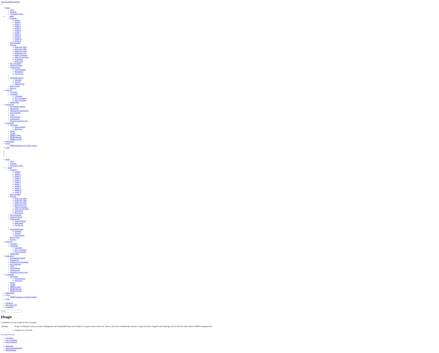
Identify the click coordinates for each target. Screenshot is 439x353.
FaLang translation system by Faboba (8, 334)
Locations (13, 92)
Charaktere (14, 94)
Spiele (11, 16)
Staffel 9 (18, 37)
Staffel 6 (18, 31)
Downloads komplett (17, 107)
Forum (12, 131)
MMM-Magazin (16, 137)
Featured (13, 12)
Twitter (12, 133)
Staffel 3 (18, 24)
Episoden (13, 18)
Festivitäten (19, 59)
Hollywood (19, 61)
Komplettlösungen (16, 78)
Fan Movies (19, 74)
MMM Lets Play (16, 139)
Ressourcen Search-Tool (19, 121)
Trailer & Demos (16, 65)
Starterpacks (14, 109)
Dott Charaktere (20, 100)
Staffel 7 (18, 33)
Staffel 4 (18, 26)
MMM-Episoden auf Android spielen (23, 146)
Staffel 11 (18, 41)
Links (7, 148)
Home (7, 8)
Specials (13, 45)
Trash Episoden (20, 70)
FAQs (7, 144)
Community (9, 123)
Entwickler (14, 125)
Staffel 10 (18, 39)
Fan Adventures (15, 63)
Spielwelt (8, 90)
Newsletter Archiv (16, 14)
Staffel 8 (18, 35)
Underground (15, 68)
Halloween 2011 (21, 53)
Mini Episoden (15, 43)
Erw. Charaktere (20, 98)
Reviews (13, 88)
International (10, 141)
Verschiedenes (15, 117)
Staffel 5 (18, 29)
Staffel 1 (18, 20)
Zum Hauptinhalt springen (10, 2)
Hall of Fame (15, 86)
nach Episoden (15, 113)
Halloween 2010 (21, 51)
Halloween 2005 (21, 47)
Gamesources (15, 119)
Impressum (9, 346)
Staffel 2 (18, 22)
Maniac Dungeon (21, 55)
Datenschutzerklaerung (13, 348)
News (12, 10)
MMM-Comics (15, 135)
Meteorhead (19, 72)
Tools (12, 115)
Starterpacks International (19, 111)
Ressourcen (9, 105)
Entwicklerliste (20, 127)
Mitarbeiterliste (10, 350)
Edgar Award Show (22, 57)
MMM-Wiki (14, 102)
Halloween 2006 (21, 49)
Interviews (18, 129)
